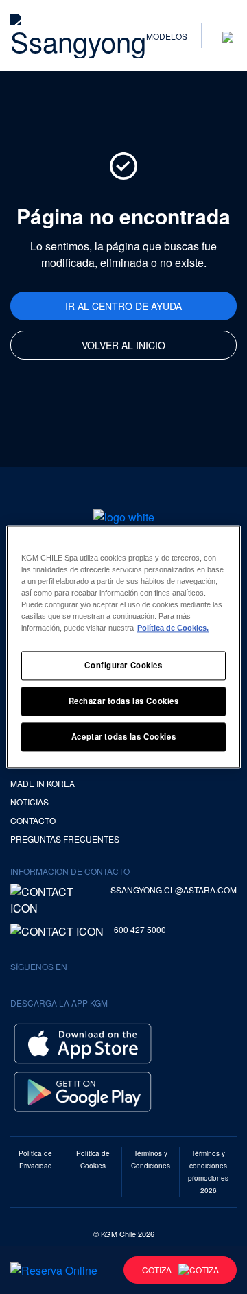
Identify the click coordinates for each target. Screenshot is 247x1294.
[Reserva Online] (53, 1270)
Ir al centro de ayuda (123, 306)
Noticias (29, 802)
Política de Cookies (93, 1160)
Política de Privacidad (35, 1160)
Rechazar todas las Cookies (124, 701)
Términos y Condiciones (150, 1160)
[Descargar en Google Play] (82, 1090)
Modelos (166, 36)
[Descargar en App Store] (82, 1042)
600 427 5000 (140, 929)
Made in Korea (42, 783)
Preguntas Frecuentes (64, 839)
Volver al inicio (123, 345)
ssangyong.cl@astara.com (173, 889)
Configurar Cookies (123, 665)
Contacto (33, 820)
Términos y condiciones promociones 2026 (208, 1172)
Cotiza (157, 1269)
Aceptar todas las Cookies (123, 736)
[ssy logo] (123, 517)
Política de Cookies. (173, 628)
